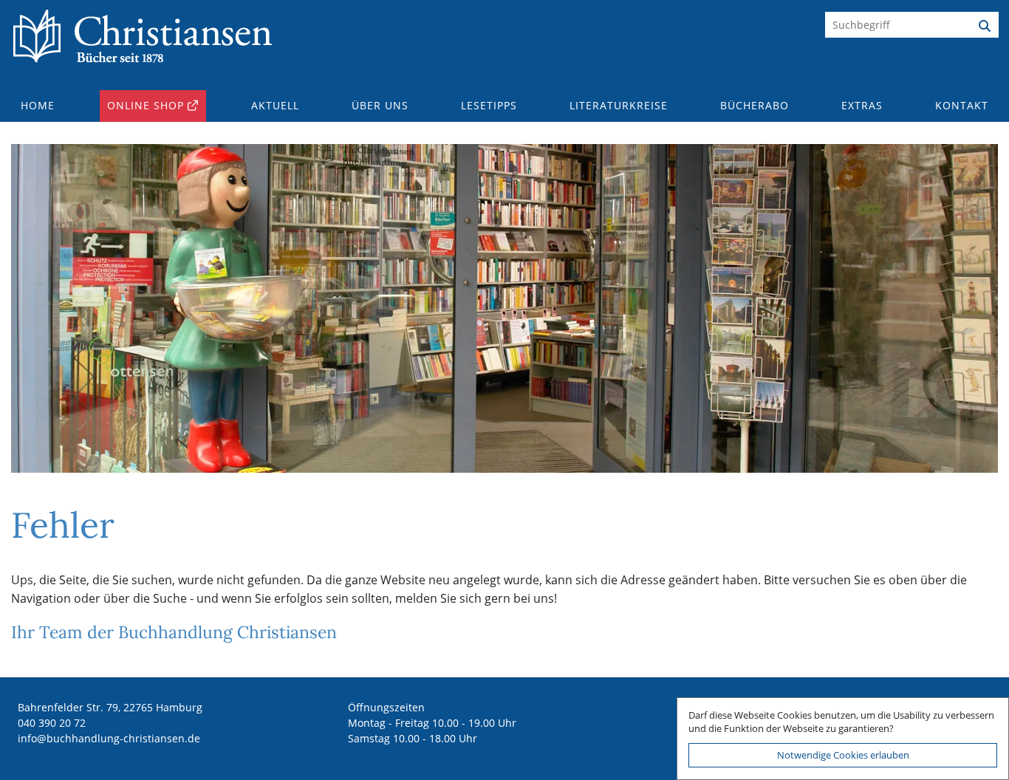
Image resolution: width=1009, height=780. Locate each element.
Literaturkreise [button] (619, 105)
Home (38, 105)
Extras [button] (862, 105)
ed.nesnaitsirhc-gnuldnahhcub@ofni (109, 738)
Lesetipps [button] (489, 105)
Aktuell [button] (275, 105)
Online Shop (145, 105)
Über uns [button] (380, 105)
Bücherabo (754, 105)
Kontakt (961, 105)
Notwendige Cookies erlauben (843, 755)
